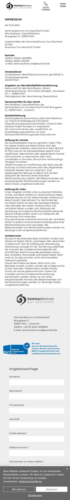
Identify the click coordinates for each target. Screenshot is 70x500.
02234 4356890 (46, 8)
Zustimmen (51, 489)
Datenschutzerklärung (30, 481)
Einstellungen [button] (35, 495)
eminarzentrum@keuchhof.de (40, 330)
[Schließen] (65, 471)
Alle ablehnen (19, 489)
